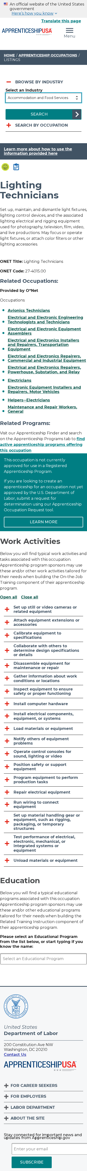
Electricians (19, 380)
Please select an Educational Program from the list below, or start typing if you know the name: (41, 941)
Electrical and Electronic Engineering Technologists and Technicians (45, 319)
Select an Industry (24, 90)
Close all (29, 597)
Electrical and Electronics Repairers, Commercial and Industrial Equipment (47, 358)
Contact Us (15, 1054)
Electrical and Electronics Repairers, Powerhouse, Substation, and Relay (44, 369)
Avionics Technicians (29, 310)
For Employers (28, 1096)
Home (9, 55)
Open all (8, 597)
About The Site (28, 1118)
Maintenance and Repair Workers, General (42, 409)
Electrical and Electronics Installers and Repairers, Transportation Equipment (43, 344)
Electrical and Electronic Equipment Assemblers (44, 331)
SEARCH (39, 114)
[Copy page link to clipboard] (16, 167)
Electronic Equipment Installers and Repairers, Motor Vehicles (44, 389)
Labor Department (33, 1107)
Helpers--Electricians (29, 400)
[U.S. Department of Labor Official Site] (16, 1007)
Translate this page (61, 20)
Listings (12, 60)
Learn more (44, 522)
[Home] (27, 32)
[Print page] (5, 167)
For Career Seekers (34, 1085)
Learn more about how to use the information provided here (38, 151)
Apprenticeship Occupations (48, 55)
